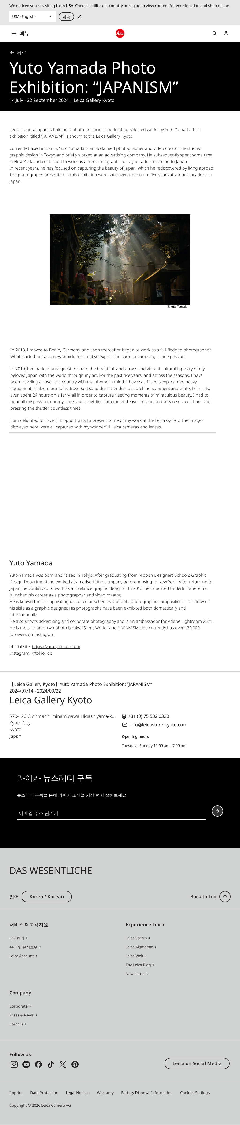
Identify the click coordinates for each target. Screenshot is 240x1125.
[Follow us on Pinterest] (75, 1064)
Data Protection (44, 1092)
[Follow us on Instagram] (14, 1064)
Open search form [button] (214, 33)
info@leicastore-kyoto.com (158, 724)
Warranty (105, 1092)
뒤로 (21, 52)
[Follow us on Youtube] (26, 1064)
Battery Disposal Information (147, 1092)
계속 (66, 16)
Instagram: (30, 653)
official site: (44, 646)
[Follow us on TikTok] (50, 1064)
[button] (225, 896)
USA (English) (24, 16)
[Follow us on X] (63, 1064)
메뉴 (24, 33)
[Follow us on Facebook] (38, 1064)
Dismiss (79, 16)
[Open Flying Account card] (226, 33)
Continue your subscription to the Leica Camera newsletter (217, 811)
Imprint (16, 1092)
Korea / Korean (47, 896)
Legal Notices (78, 1092)
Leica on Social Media (197, 1063)
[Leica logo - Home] (120, 33)
